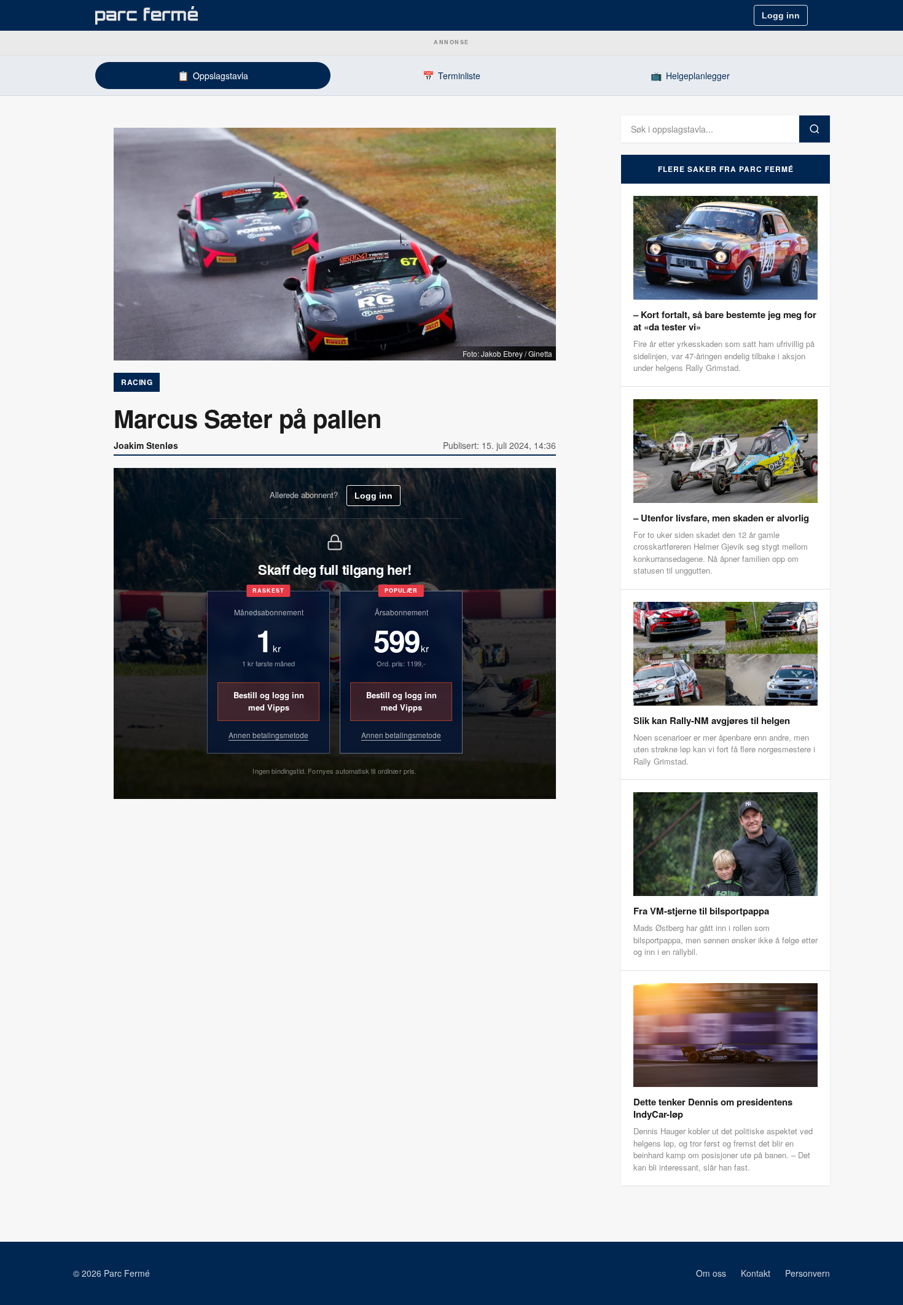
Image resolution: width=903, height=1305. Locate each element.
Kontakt (755, 1273)
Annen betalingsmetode (268, 735)
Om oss (711, 1273)
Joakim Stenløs (146, 445)
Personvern (807, 1273)
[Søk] (814, 128)
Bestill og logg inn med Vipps (268, 701)
